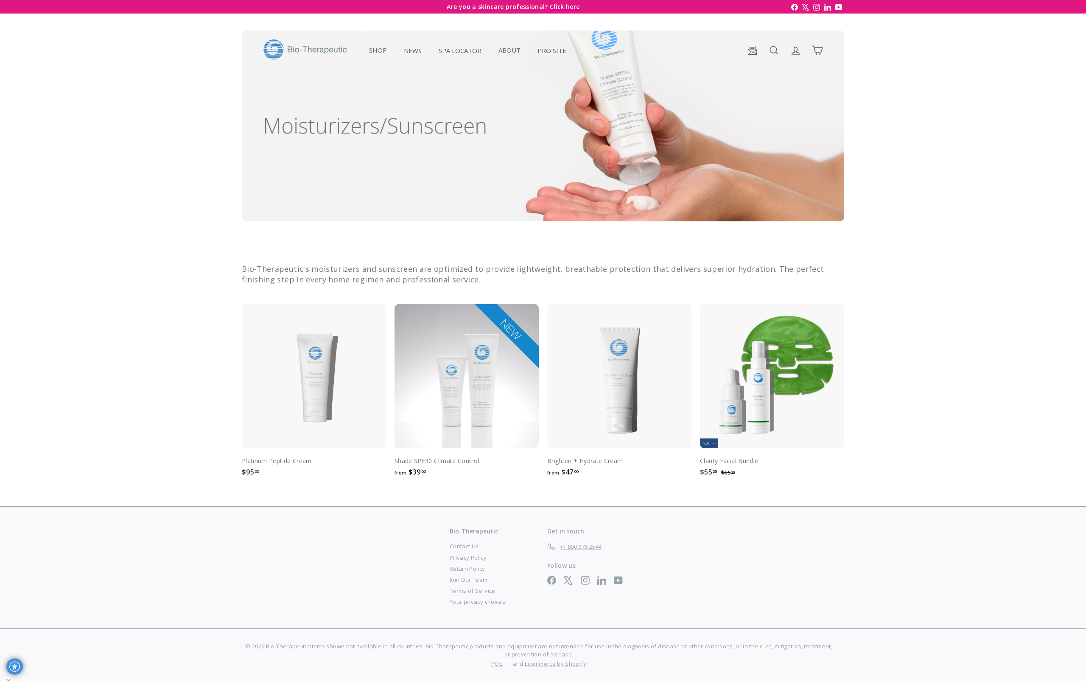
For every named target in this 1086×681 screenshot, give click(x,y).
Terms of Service (472, 590)
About (509, 50)
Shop (378, 50)
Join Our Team (469, 579)
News (413, 50)
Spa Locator (460, 50)
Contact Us (464, 546)
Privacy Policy (468, 557)
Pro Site (551, 50)
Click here (565, 7)
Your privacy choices (477, 602)
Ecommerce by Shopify (555, 663)
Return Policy (467, 568)
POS (497, 663)
